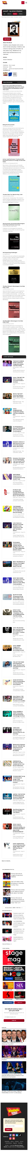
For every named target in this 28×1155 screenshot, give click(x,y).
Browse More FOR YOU (13, 907)
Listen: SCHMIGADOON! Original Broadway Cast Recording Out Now (18, 411)
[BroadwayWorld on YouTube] (13, 1138)
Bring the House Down (8, 124)
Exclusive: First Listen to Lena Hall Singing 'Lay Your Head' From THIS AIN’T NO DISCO (19, 460)
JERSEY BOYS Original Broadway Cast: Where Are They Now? (12, 1043)
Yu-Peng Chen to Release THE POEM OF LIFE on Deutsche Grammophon (19, 429)
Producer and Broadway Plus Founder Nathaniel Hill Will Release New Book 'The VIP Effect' (19, 492)
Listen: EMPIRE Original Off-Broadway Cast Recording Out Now (18, 648)
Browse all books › (21, 82)
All (4, 13)
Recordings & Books (6, 17)
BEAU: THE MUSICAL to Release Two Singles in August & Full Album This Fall (19, 564)
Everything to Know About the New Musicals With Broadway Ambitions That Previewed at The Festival (13, 1075)
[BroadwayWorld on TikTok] (20, 1135)
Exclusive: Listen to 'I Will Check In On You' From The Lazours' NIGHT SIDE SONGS (19, 444)
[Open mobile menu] (26, 2)
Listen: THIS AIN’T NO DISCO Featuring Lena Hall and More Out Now (18, 380)
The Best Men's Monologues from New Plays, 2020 (13, 321)
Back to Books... (6, 861)
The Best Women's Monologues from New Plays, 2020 (14, 287)
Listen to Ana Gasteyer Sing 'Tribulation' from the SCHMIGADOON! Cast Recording (18, 613)
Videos (20, 13)
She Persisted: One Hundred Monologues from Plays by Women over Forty (14, 224)
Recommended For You (8, 869)
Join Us (21, 1141)
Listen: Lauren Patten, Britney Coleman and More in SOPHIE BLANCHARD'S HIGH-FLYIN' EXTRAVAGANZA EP (19, 827)
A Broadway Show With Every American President (13, 1059)
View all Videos (6, 944)
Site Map (20, 1143)
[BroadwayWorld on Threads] (10, 1138)
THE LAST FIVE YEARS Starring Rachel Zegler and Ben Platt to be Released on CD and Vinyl (19, 665)
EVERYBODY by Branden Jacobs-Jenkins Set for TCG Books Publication (18, 763)
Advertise (7, 1141)
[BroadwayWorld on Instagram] (13, 1135)
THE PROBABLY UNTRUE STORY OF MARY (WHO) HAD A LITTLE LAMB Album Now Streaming (18, 509)
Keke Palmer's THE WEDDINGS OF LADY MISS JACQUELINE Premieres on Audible (19, 699)
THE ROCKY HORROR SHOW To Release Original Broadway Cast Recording (18, 363)
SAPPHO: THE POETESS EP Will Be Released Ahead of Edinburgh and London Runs (19, 796)
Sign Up (8, 1129)
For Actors (16, 17)
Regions (15, 1143)
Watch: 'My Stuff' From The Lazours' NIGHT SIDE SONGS (18, 395)
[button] (22, 2)
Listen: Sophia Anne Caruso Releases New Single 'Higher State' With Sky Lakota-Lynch (19, 846)
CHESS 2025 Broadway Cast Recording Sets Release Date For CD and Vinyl (18, 731)
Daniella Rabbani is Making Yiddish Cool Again (18, 939)
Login (19, 2)
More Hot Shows (8, 1002)
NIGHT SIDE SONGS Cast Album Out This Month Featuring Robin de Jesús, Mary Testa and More (19, 581)
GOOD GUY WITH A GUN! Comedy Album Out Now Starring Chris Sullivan (19, 682)
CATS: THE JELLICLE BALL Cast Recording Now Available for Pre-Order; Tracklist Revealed (18, 631)
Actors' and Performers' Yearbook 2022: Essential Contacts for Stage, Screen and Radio (14, 160)
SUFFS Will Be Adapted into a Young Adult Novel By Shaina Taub (19, 477)
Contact (17, 1141)
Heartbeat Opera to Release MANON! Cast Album (18, 811)
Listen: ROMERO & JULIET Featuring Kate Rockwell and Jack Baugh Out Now (19, 714)
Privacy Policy (20, 1147)
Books (15, 13)
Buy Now (7, 39)
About (12, 1141)
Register (15, 2)
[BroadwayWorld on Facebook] (10, 1135)
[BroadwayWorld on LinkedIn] (17, 1135)
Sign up (14, 1020)
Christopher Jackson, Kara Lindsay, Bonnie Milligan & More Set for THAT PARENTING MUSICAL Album (18, 546)
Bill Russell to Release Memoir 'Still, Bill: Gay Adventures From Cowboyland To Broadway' (19, 747)
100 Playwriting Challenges (10, 252)
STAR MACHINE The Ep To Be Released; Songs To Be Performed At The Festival (19, 779)
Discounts (20, 1002)
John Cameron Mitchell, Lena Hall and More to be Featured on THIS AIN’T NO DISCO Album (18, 526)
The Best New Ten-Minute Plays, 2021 (12, 194)
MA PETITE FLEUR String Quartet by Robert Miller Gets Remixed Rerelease (18, 597)
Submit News (9, 1143)
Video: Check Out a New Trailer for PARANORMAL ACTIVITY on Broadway (12, 1092)
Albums (9, 13)
